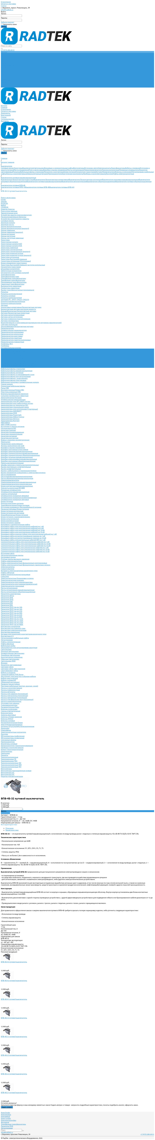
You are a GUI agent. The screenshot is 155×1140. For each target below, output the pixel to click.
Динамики (5, 728)
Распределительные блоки (12, 723)
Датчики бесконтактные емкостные (15, 313)
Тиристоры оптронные (10, 257)
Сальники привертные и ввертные (14, 396)
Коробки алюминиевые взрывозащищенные (19, 459)
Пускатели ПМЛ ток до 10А (11, 607)
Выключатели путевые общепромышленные (133, 181)
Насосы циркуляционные (11, 701)
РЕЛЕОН (4, 203)
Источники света (91, 168)
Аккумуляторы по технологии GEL (14, 405)
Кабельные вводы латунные (12, 373)
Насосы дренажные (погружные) (14, 698)
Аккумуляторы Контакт (10, 421)
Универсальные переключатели (14, 330)
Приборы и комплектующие (94, 174)
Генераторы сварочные (10, 288)
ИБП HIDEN (5, 423)
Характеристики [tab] (11, 830)
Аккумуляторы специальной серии (15, 407)
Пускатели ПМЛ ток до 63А (11, 615)
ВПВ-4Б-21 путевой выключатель (14, 1093)
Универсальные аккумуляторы (13, 400)
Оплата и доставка (8, 4)
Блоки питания (70, 172)
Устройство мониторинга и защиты (15, 219)
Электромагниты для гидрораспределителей (19, 584)
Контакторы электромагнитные (13, 630)
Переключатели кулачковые (12, 332)
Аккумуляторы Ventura (10, 419)
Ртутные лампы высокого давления (15, 559)
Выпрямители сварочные (11, 286)
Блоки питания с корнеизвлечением (15, 517)
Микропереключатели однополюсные (16, 484)
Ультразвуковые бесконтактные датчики (17, 326)
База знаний (6, 81)
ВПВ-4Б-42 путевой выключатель (14, 981)
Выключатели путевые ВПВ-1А (13, 187)
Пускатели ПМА (7, 599)
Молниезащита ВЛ (8, 428)
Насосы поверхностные (10, 690)
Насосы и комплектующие (16, 174)
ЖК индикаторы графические (13, 736)
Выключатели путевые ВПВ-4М (62, 187)
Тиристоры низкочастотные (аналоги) (16, 255)
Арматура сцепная (8, 430)
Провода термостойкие (10, 684)
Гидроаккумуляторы (9, 705)
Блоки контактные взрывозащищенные (17, 486)
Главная (4, 73)
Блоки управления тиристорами (14, 263)
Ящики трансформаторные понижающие (17, 290)
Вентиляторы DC (7, 774)
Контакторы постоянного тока (13, 628)
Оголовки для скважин (10, 703)
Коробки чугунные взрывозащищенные (17, 457)
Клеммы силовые (8, 721)
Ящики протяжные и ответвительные (16, 467)
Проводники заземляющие (12, 444)
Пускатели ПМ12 (7, 596)
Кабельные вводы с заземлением (14, 378)
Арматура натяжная (9, 436)
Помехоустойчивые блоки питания (15, 509)
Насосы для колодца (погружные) (14, 696)
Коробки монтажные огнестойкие (14, 450)
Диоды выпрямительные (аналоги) (15, 228)
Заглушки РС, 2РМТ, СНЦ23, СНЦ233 (15, 300)
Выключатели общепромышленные (101, 181)
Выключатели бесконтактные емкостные (17, 180)
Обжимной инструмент (10, 682)
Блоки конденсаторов (10, 521)
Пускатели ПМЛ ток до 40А (11, 613)
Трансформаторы (118, 168)
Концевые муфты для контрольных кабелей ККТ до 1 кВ (23, 540)
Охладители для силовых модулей (15, 273)
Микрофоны (6, 730)
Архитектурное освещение (11, 657)
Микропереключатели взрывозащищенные (18, 482)
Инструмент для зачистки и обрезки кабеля (18, 676)
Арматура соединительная (11, 434)
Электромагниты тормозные (12, 586)
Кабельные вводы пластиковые (13, 380)
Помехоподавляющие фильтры (13, 217)
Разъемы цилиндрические (11, 294)
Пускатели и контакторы (54, 172)
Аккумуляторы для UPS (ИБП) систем (15, 401)
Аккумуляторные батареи (37, 174)
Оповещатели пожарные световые (15, 499)
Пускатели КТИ (7, 603)
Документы (5, 79)
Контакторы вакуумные (10, 632)
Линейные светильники (10, 655)
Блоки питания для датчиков (12, 513)
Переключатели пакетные (11, 338)
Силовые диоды (7, 168)
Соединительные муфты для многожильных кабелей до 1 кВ (25, 542)
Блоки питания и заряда (10, 523)
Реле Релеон (6, 1115)
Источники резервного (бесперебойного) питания (21, 507)
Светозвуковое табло (9, 671)
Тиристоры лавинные (9, 248)
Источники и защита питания (12, 426)
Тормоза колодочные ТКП (11, 765)
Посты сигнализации (75, 170)
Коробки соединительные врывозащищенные (19, 453)
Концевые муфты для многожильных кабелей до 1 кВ (22, 526)
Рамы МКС (5, 388)
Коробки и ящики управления (55, 170)
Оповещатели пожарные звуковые (15, 496)
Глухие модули (7, 384)
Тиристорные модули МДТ (11, 244)
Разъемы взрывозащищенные (13, 301)
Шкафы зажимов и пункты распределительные (20, 465)
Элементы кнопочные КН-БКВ (13, 488)
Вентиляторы (78, 168)
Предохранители (55, 174)
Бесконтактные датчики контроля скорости (18, 309)
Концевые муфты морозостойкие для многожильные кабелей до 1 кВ (29, 534)
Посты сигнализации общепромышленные (18, 592)
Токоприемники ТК (8, 759)
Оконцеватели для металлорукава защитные (19, 648)
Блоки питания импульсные (12, 511)
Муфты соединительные (10, 642)
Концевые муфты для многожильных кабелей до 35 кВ (23, 532)
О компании (6, 2)
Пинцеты (4, 755)
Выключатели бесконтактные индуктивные (51, 180)
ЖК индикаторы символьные (12, 738)
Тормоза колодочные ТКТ (11, 767)
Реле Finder (5, 1113)
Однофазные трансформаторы (13, 278)
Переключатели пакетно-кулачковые (16, 340)
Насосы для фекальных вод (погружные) (17, 699)
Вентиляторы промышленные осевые (16, 771)
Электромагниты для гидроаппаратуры (17, 582)
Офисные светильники (10, 659)
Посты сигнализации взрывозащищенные (17, 590)
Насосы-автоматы (8, 692)
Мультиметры (6, 751)
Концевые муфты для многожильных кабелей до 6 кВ (22, 528)
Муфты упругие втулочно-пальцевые (15, 574)
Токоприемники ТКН (9, 761)
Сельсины (5, 576)
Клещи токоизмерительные (12, 749)
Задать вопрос (7, 1107)
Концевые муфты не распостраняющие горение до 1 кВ (23, 536)
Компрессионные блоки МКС (12, 390)
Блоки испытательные (10, 519)
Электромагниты (104, 168)
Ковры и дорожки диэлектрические (15, 440)
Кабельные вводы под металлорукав (16, 376)
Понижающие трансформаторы (13, 282)
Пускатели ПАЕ (7, 601)
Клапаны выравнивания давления (14, 394)
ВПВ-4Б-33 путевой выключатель (14, 1018)
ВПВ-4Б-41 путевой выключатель (14, 999)
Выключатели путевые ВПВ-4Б (37, 187)
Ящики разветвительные (11, 469)
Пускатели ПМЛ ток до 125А (12, 619)
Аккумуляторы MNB (9, 413)
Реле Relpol (5, 1116)
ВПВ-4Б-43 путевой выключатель (14, 962)
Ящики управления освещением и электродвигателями (23, 473)
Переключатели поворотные (12, 342)
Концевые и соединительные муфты (58, 168)
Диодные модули (8, 223)
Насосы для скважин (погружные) (14, 694)
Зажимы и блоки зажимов (11, 717)
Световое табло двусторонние (13, 669)
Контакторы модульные (10, 626)
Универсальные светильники (12, 653)
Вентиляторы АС (7, 773)
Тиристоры (18, 168)
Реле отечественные (9, 211)
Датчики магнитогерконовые (12, 315)
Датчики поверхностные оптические (15, 319)
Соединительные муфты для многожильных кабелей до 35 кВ (25, 546)
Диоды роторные (8, 234)
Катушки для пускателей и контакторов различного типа (23, 634)
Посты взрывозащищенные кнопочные (16, 476)
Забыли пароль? (7, 22)
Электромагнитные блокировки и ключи (17, 578)
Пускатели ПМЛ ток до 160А (12, 621)
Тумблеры (5, 346)
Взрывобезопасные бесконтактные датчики (18, 311)
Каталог (4, 71)
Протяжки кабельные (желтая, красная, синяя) (19, 686)
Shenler (4, 201)
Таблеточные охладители (11, 271)
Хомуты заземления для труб (12, 446)
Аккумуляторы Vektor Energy (12, 417)
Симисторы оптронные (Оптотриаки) (16, 261)
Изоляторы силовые (9, 744)
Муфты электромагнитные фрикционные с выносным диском (25, 565)
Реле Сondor (6, 1118)
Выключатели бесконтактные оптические (85, 180)
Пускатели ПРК (7, 605)
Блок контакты (7, 713)
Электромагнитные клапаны (12, 580)
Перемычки (5, 442)
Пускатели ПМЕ (7, 598)
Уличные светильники (10, 651)
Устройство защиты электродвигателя (16, 215)
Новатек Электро (8, 209)
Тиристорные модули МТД (11, 246)
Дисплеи (109, 174)
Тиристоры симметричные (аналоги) (15, 251)
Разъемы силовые (8, 296)
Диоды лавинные (8, 230)
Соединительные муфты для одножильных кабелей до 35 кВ (25, 551)
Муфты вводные (7, 644)
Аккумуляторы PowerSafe (11, 415)
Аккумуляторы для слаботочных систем (17, 403)
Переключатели (108, 172)
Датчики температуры (10, 321)
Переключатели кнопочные (12, 334)
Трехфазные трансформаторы (13, 280)
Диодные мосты (7, 225)
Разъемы (16, 172)
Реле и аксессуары (36, 170)
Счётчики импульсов (9, 325)
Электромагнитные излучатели (13, 732)
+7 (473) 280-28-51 (8, 50)
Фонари (4, 663)
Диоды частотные (8, 236)
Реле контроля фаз (8, 1120)
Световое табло (7, 667)
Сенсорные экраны (8, 740)
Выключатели (28, 168)
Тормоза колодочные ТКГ (11, 763)
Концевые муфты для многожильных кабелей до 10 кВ (23, 530)
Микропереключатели (93, 170)
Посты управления (21, 170)
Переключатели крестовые (12, 336)
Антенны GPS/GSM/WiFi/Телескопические (17, 726)
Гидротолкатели (7, 569)
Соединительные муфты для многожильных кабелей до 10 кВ (25, 544)
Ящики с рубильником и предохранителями (18, 471)
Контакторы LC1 (7, 636)
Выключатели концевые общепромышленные (19, 359)
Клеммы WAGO (7, 719)
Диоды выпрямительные (11, 226)
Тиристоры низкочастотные (12, 253)
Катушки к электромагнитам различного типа (19, 571)
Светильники (39, 168)
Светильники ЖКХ (8, 661)
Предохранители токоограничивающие (17, 746)
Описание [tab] (9, 828)
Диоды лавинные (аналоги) (12, 232)
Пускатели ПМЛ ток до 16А (11, 609)
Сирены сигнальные (9, 494)
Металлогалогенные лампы (12, 555)
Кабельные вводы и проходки (32, 172)
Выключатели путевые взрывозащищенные (44, 181)
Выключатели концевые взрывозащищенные (120, 180)
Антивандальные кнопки (11, 348)
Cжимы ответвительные (10, 711)
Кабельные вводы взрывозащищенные (16, 371)
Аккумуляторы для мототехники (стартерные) (19, 409)
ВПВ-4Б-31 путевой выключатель (14, 1037)
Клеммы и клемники (123, 172)
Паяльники (5, 753)
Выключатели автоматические (74, 181)
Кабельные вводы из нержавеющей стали (17, 375)
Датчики (98, 172)
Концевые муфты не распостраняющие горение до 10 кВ (23, 538)
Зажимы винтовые (8, 715)
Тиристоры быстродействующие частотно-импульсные (23, 265)
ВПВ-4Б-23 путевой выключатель (14, 1055)
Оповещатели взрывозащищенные (15, 492)
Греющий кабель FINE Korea (12, 674)
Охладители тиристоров (85, 172)
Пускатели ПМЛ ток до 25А (11, 611)
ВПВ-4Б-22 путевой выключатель (14, 1074)
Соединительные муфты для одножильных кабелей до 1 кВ (25, 548)
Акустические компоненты (72, 174)
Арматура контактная (9, 438)
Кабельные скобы (8, 646)
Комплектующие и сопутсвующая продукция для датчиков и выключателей (31, 323)
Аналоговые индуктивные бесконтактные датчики (21, 307)
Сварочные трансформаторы (12, 284)
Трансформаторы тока (10, 276)
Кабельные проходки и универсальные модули (20, 382)
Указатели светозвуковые (11, 665)
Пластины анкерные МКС (11, 392)
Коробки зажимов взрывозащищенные (16, 451)
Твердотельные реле (9, 213)
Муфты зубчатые (7, 573)
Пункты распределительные (12, 463)
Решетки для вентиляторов (12, 776)
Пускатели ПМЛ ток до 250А (12, 623)
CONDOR (4, 207)
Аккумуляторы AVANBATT (11, 411)
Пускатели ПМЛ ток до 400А (12, 624)
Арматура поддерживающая (12, 432)
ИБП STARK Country (8, 425)
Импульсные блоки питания (12, 503)
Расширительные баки (10, 707)
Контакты (5, 87)
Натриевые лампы (8, 557)
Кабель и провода (132, 168)
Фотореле (5, 1122)
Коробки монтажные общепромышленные (18, 461)
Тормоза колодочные (110, 170)
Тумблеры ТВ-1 (7, 344)
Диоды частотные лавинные (12, 238)
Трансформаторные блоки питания (15, 505)
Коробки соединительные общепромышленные (20, 455)
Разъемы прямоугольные (11, 303)
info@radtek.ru (7, 10)
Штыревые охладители (10, 269)
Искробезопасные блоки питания (14, 515)
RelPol (3, 205)
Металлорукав (7, 640)
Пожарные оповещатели (129, 170)
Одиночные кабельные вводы (13, 386)
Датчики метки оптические (12, 317)
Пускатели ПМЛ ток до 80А (11, 617)
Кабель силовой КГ (8, 680)
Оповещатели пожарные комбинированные (19, 498)
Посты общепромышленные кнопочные (17, 478)
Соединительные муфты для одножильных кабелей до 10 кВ (25, 549)
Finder (3, 200)
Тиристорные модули (9, 242)
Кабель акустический (9, 678)
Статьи (3, 6)
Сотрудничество (7, 85)
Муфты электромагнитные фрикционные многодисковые (24, 563)
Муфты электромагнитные (123, 174)
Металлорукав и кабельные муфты (15, 638)
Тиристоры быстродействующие (14, 259)
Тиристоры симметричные (11, 250)
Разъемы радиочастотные (11, 298)
